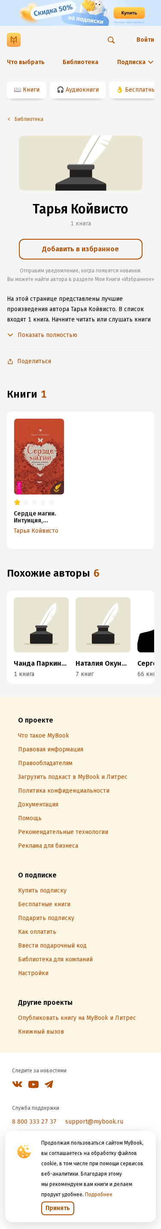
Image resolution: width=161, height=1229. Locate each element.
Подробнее (98, 1195)
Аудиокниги (82, 89)
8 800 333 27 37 (34, 1121)
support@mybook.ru (94, 1121)
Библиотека (80, 62)
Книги (31, 89)
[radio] (17, 502)
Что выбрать (26, 62)
